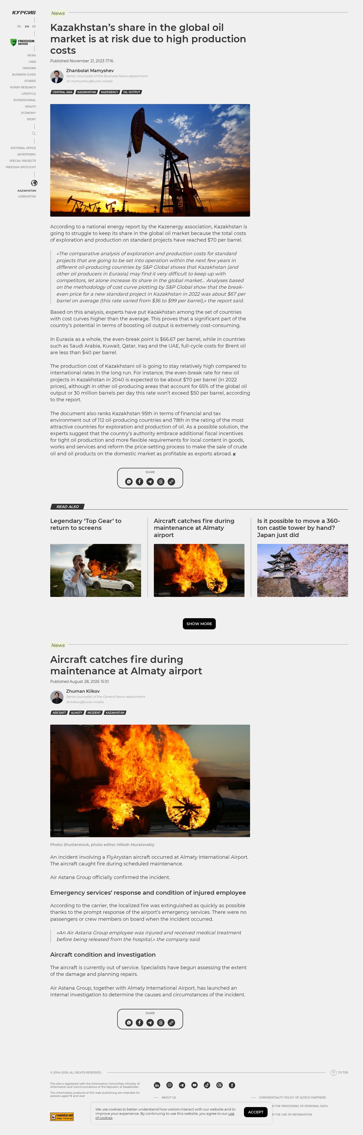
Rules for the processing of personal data (293, 1106)
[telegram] (182, 1085)
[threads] (219, 1085)
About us (169, 1097)
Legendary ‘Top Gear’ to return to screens (85, 524)
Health (30, 106)
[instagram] (169, 1085)
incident (94, 713)
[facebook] (232, 1085)
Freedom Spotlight (21, 167)
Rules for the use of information (285, 1114)
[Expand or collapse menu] (34, 134)
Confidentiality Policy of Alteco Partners (292, 1097)
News (31, 55)
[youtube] (194, 1085)
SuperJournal (25, 100)
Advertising (26, 154)
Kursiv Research (23, 87)
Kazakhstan (26, 190)
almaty (76, 713)
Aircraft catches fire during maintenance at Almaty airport (194, 528)
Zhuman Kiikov (83, 691)
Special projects (23, 161)
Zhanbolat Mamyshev (90, 70)
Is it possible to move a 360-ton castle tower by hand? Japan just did (298, 528)
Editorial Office (23, 148)
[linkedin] (157, 1085)
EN (27, 26)
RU (19, 26)
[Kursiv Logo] (24, 12)
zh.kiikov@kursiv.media (85, 702)
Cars (32, 62)
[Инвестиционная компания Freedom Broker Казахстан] (22, 42)
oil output (131, 92)
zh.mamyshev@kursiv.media (89, 81)
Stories (30, 81)
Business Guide (24, 74)
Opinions (29, 68)
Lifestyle (29, 94)
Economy (28, 113)
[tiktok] (207, 1085)
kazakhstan (86, 92)
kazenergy (109, 92)
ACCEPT (255, 1112)
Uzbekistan (27, 196)
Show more (199, 623)
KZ (34, 26)
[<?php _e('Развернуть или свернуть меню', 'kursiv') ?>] (34, 183)
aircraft (59, 713)
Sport (31, 119)
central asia (62, 92)
